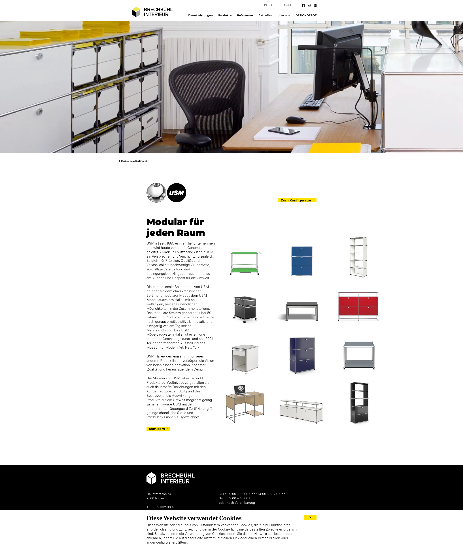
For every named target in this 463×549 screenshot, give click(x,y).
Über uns (283, 15)
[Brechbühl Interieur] (152, 12)
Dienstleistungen (200, 15)
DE (266, 5)
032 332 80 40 (165, 507)
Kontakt (288, 5)
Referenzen (245, 15)
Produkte (225, 15)
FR (272, 5)
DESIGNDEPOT (306, 15)
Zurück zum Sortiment (134, 160)
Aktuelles (265, 15)
